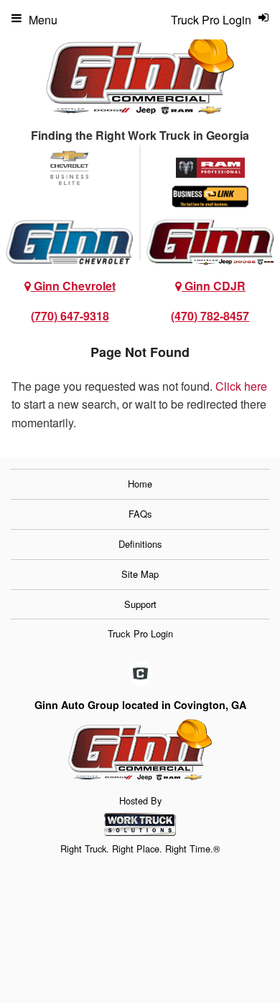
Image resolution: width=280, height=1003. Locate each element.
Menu (43, 19)
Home (140, 483)
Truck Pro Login (140, 633)
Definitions (140, 544)
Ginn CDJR (214, 285)
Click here (241, 386)
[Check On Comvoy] (140, 674)
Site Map (140, 574)
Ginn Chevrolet (73, 285)
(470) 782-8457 (210, 316)
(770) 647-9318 (70, 316)
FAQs (140, 513)
